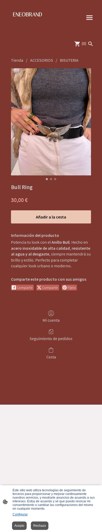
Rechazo (39, 526)
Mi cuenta (51, 320)
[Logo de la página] (27, 27)
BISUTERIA (69, 60)
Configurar (20, 514)
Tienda (17, 60)
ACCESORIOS (41, 60)
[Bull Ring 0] (51, 121)
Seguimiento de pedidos (51, 338)
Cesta (51, 356)
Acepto (19, 526)
